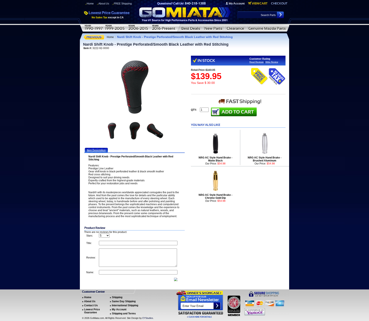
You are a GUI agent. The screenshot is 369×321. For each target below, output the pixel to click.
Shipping (117, 297)
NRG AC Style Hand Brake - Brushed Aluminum (264, 159)
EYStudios (147, 318)
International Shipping (125, 305)
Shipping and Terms (124, 313)
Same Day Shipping (124, 301)
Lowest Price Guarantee (92, 311)
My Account (119, 309)
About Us (103, 3)
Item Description (96, 150)
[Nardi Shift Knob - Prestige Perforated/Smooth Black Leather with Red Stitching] (134, 87)
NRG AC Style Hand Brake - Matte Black (215, 159)
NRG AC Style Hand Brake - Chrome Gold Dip (215, 196)
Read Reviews (256, 62)
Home (90, 3)
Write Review (271, 62)
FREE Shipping (123, 3)
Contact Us (91, 305)
